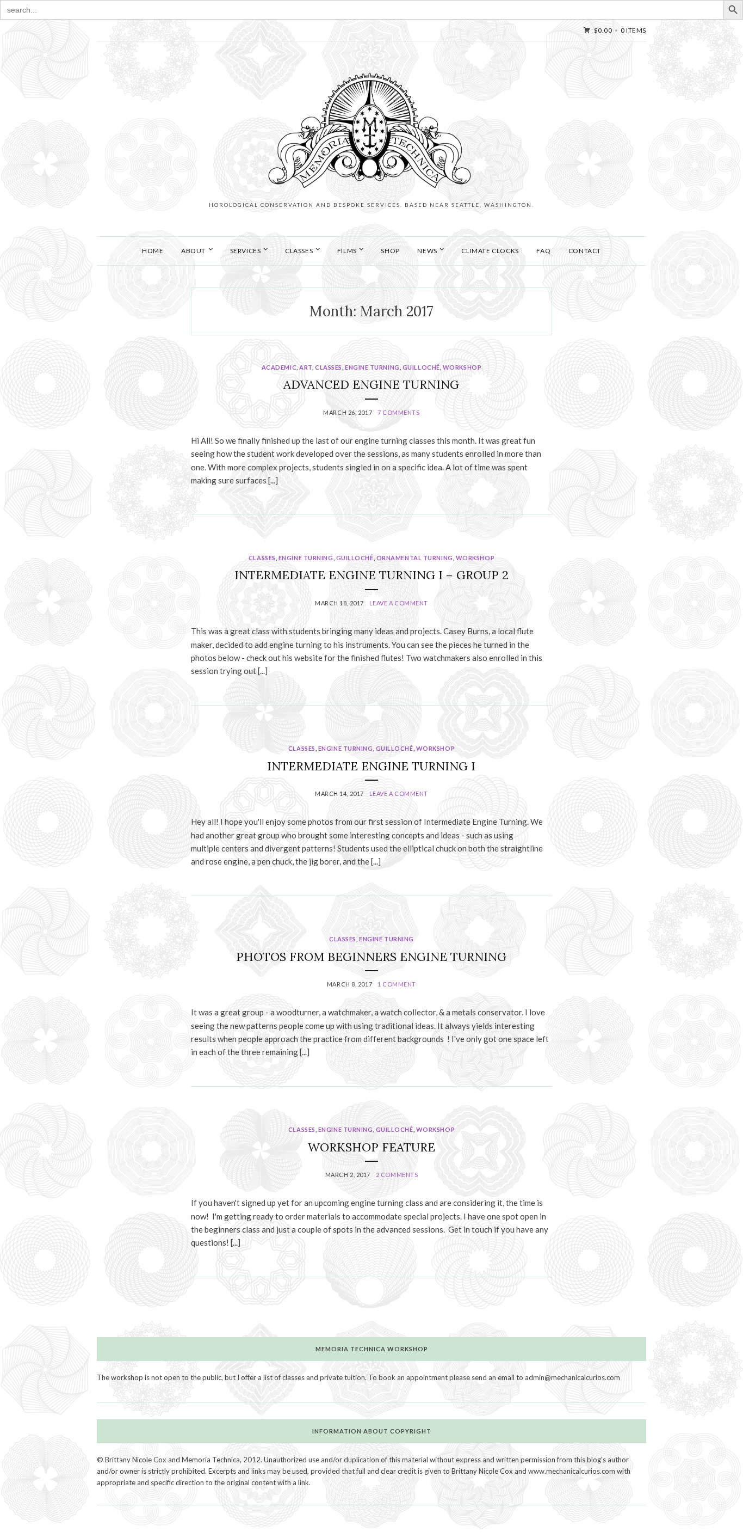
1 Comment (396, 984)
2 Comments (397, 1174)
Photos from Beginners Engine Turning (371, 956)
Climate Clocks (489, 251)
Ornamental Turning (414, 557)
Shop (390, 251)
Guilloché (421, 367)
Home (152, 251)
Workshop (462, 367)
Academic (279, 367)
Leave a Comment (398, 602)
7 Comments (398, 412)
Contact (584, 251)
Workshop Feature (371, 1147)
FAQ (543, 251)
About (193, 251)
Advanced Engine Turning (371, 384)
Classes (328, 367)
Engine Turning (372, 367)
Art (305, 367)
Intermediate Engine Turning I (371, 766)
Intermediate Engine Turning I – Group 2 (371, 575)
